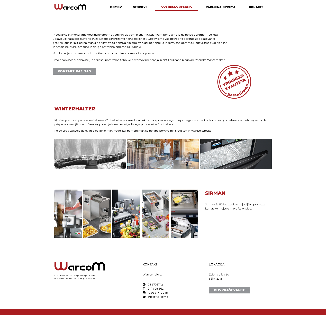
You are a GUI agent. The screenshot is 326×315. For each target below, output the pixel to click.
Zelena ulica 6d (219, 274)
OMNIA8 (90, 278)
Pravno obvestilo (63, 278)
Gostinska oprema (176, 6)
